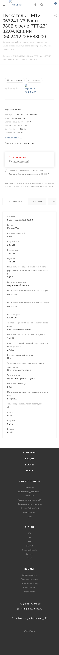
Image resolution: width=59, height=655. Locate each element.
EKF (29, 541)
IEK (29, 533)
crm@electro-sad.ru (31, 608)
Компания (29, 452)
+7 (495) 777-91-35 (30, 603)
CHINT (29, 558)
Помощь (29, 569)
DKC (29, 537)
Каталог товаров (29, 481)
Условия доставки (29, 579)
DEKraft (29, 545)
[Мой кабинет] (47, 4)
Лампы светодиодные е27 (29, 491)
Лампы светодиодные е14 (29, 504)
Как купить (37, 201)
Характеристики (14, 201)
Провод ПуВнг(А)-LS (29, 508)
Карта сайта (29, 591)
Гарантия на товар (29, 583)
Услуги (29, 464)
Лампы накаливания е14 (29, 500)
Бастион (29, 554)
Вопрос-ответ (29, 587)
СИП (30, 516)
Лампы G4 (29, 495)
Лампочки (29, 487)
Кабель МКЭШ (29, 512)
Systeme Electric (29, 550)
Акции (29, 470)
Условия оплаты (29, 575)
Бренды (29, 458)
